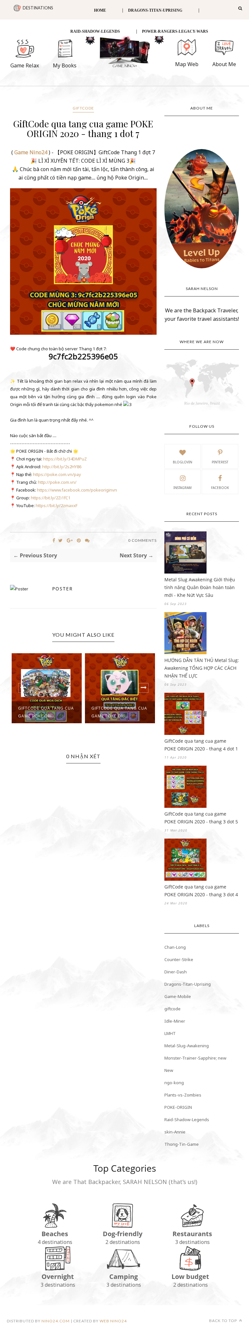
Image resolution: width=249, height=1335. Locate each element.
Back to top (223, 1320)
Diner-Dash (175, 972)
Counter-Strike (178, 959)
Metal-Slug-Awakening (186, 1046)
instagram (182, 487)
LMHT (170, 1033)
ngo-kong (174, 1082)
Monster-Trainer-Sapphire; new (195, 1058)
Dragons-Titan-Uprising (155, 10)
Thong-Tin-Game (181, 1144)
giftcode (83, 108)
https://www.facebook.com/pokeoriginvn (77, 490)
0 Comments (142, 540)
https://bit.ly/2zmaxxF (56, 505)
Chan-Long (175, 947)
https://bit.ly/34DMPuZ (65, 459)
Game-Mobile (177, 996)
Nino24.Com (56, 1320)
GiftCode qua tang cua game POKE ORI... (69, 712)
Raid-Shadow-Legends (95, 31)
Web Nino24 (113, 1320)
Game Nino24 (30, 152)
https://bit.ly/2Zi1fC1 (50, 498)
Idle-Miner (174, 1021)
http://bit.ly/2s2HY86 (61, 467)
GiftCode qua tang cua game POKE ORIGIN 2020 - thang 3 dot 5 (201, 818)
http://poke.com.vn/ (57, 482)
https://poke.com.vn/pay (57, 474)
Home (100, 10)
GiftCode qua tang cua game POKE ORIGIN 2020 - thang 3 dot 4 (201, 891)
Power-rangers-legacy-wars (175, 31)
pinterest (220, 462)
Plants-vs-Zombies (182, 1095)
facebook (220, 487)
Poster (62, 589)
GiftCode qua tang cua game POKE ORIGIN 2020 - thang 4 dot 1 (201, 745)
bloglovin (182, 462)
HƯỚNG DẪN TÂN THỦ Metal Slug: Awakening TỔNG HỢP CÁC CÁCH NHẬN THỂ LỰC (201, 668)
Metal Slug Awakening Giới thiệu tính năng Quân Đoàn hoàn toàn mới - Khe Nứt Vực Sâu (199, 587)
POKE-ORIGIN (178, 1107)
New (168, 1070)
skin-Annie (174, 1132)
